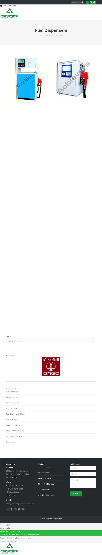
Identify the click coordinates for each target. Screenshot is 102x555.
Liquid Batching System (15, 436)
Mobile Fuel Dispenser (14, 425)
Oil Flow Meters (12, 408)
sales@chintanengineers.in (28, 318)
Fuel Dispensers (12, 392)
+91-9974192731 (10, 6)
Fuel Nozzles (10, 442)
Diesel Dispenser (12, 397)
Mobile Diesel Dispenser (15, 431)
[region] (51, 366)
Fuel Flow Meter (12, 419)
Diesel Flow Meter (12, 403)
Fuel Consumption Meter (15, 414)
